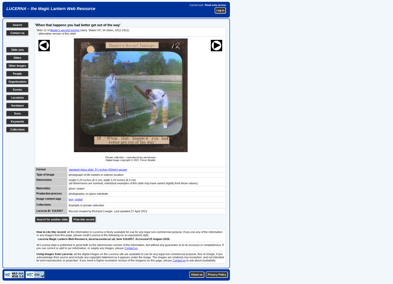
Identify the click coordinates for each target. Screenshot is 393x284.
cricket (79, 199)
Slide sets (17, 49)
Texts (17, 113)
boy (71, 199)
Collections (17, 129)
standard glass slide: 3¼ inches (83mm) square (98, 169)
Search (17, 25)
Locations (17, 97)
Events (17, 89)
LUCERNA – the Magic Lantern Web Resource (50, 8)
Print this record (83, 219)
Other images (17, 65)
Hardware (17, 105)
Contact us (17, 33)
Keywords (17, 121)
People (17, 73)
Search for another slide (52, 219)
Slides (17, 57)
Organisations (17, 81)
